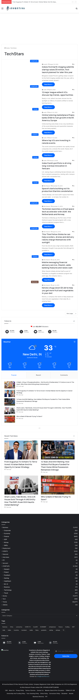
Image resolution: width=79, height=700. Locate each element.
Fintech (6, 572)
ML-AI (6, 584)
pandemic (44, 630)
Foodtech (7, 575)
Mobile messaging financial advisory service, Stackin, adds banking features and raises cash (57, 265)
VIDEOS (5, 605)
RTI (4, 560)
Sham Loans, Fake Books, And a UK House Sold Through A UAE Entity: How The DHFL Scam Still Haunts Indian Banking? (20, 500)
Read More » (48, 84)
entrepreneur (52, 627)
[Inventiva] (15, 8)
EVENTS (5, 551)
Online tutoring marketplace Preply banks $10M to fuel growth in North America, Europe (58, 118)
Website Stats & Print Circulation (54, 690)
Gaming (6, 578)
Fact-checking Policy (33, 693)
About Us (12, 690)
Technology (8, 590)
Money (6, 542)
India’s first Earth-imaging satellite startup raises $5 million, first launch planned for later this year (58, 70)
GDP (5, 539)
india (4, 630)
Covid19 (35, 627)
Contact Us (40, 690)
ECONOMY (43, 627)
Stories (5, 596)
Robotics (7, 587)
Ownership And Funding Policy (16, 693)
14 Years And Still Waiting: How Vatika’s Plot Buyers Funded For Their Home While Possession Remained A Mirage (55, 465)
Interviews (6, 557)
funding (67, 627)
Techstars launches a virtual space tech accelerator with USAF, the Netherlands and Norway (58, 212)
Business (5, 527)
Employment (6, 548)
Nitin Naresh (46, 186)
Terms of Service (30, 690)
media (31, 630)
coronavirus (19, 627)
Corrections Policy (54, 693)
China (11, 627)
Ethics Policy (44, 693)
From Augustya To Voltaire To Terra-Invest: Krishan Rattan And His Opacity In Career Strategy (41, 2)
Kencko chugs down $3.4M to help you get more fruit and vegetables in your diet (57, 290)
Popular (14, 375)
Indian (9, 630)
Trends (5, 602)
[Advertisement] (39, 29)
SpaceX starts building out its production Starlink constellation (57, 189)
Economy (7, 533)
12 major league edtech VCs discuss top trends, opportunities (57, 93)
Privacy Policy (20, 690)
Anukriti (45, 64)
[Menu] (2, 9)
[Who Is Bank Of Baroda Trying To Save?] (9, 419)
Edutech (6, 569)
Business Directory (38, 696)
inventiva (16, 630)
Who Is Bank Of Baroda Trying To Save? (29, 416)
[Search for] (77, 9)
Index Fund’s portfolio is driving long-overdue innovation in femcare (56, 166)
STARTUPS (6, 566)
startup (51, 630)
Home (8, 48)
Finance (6, 536)
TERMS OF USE (70, 690)
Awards (71, 693)
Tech (4, 599)
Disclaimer (64, 693)
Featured (5, 554)
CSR (6, 690)
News (37, 630)
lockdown (24, 630)
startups (58, 630)
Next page (70, 313)
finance (61, 627)
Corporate (7, 530)
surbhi (45, 89)
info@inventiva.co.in (43, 676)
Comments (64, 375)
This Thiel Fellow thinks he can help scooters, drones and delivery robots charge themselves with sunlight (58, 238)
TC (63, 630)
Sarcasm (5, 563)
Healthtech (7, 581)
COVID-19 (27, 627)
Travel (6, 593)
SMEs (6, 545)
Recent (38, 375)
